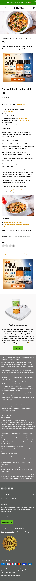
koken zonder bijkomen (24, 236)
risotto (4, 238)
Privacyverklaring (5, 570)
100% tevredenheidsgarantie (8, 577)
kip (16, 236)
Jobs (2, 569)
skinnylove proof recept (13, 238)
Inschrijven (7, 522)
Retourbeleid (15, 570)
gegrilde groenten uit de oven (18, 190)
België (6, 560)
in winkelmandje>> (21, 104)
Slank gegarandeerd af (7, 532)
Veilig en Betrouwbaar (26, 570)
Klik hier (18, 348)
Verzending (23, 569)
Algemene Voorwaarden (12, 569)
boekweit (11, 236)
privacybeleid (11, 507)
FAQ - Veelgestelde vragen (8, 572)
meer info (16, 359)
